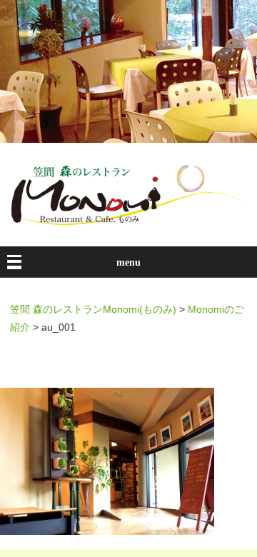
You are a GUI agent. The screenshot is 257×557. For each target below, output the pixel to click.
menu (128, 262)
